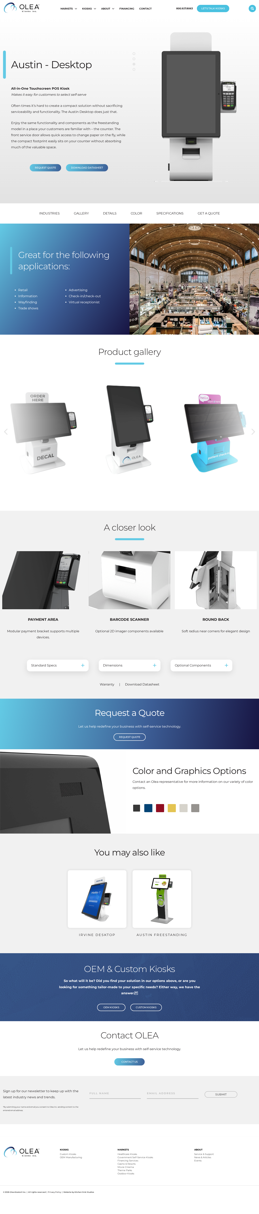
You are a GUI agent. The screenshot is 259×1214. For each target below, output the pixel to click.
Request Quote (129, 737)
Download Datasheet (87, 167)
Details (110, 213)
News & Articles (202, 1157)
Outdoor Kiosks (126, 1173)
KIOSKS (87, 8)
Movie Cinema (126, 1167)
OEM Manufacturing (71, 1157)
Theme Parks (125, 1170)
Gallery (81, 213)
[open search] (252, 8)
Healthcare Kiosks (127, 1154)
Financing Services (128, 1160)
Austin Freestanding (162, 935)
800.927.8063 (184, 8)
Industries (49, 213)
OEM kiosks (111, 1007)
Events (198, 1160)
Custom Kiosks (146, 1007)
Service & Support (204, 1154)
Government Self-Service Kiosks (135, 1157)
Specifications (170, 213)
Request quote (45, 167)
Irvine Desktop (97, 935)
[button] (134, 53)
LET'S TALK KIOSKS (213, 8)
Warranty (107, 684)
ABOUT (105, 8)
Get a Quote (209, 213)
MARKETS (67, 8)
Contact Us (129, 1061)
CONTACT (145, 8)
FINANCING (126, 8)
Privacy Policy (54, 1192)
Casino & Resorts (127, 1163)
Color (136, 213)
